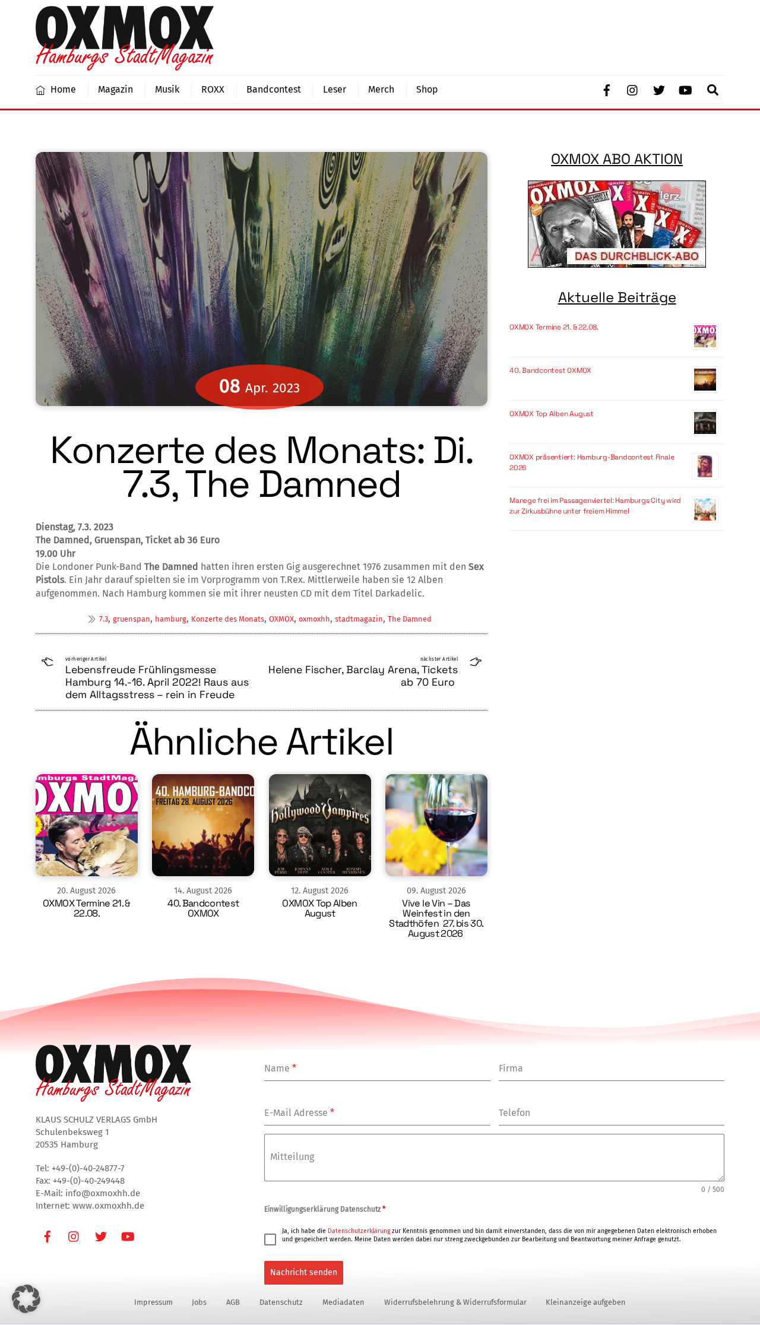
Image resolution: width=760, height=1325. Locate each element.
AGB (233, 1302)
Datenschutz (281, 1302)
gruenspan (131, 618)
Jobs (199, 1302)
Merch (381, 89)
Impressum (153, 1302)
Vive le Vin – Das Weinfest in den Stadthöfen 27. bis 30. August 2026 (436, 918)
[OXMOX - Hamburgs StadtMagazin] (125, 65)
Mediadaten (343, 1302)
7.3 (103, 618)
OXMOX (281, 618)
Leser (334, 89)
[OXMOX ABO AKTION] (616, 224)
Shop (427, 89)
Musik (167, 89)
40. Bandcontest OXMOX (203, 908)
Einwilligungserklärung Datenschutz (324, 1209)
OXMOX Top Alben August (319, 908)
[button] (26, 1299)
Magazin (115, 89)
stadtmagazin (359, 618)
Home (62, 89)
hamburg (170, 618)
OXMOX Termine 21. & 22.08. (87, 908)
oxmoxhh (314, 618)
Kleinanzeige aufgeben (586, 1302)
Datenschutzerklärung (359, 1231)
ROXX (212, 89)
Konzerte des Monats (227, 618)
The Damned (410, 618)
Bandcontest (273, 89)
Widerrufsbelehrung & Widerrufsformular (455, 1302)
